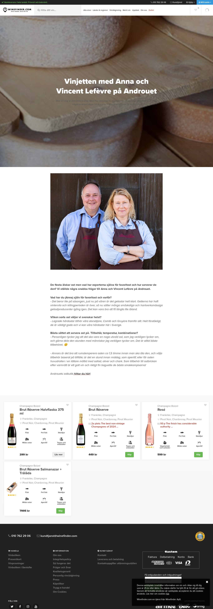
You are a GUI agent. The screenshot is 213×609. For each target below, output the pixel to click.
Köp (129, 454)
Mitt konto (205, 2)
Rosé (161, 410)
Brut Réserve (99, 410)
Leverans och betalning (111, 559)
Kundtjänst (177, 2)
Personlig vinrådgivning (66, 575)
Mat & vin (127, 10)
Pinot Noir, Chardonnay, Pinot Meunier (43, 423)
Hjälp (191, 2)
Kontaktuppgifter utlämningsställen (117, 563)
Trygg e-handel (61, 587)
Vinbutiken (14, 555)
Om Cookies (60, 591)
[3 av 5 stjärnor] (12, 447)
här (167, 593)
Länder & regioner (100, 10)
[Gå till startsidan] (17, 9)
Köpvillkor (58, 583)
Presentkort (14, 559)
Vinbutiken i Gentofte (20, 567)
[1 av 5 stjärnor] (8, 447)
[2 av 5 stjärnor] (10, 447)
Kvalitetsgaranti (61, 571)
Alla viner (87, 10)
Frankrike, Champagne (34, 418)
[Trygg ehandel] (200, 540)
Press (56, 579)
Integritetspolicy (62, 559)
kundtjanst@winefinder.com (58, 536)
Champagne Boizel (30, 406)
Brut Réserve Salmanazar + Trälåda (41, 471)
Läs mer (59, 454)
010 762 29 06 (159, 2)
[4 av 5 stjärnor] (14, 447)
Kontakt (102, 555)
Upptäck (135, 10)
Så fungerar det (61, 563)
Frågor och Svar (62, 567)
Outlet (151, 10)
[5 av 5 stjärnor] (15, 447)
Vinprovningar (16, 563)
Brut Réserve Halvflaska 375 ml (42, 411)
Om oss (144, 10)
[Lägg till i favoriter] (68, 404)
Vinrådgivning (115, 10)
